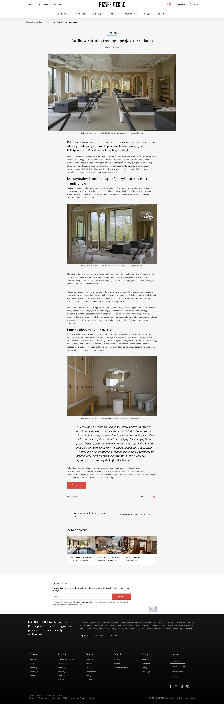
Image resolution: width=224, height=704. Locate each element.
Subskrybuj (121, 596)
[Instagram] (188, 686)
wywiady (174, 677)
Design (41, 22)
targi (183, 666)
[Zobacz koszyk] (169, 4)
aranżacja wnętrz (177, 672)
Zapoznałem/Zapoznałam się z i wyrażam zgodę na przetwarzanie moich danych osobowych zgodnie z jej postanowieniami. (90, 603)
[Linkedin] (182, 686)
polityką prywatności (84, 602)
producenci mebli (177, 661)
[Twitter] (176, 686)
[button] (85, 636)
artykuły (174, 666)
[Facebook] (170, 686)
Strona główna (31, 22)
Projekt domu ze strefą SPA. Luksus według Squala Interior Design (80, 560)
